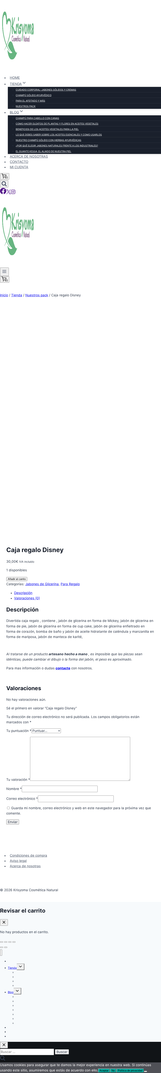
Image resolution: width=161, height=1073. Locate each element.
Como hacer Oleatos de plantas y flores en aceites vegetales (57, 123)
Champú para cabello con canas (37, 118)
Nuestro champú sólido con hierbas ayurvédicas (48, 140)
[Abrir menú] (4, 272)
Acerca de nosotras (29, 156)
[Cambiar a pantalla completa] (5, 942)
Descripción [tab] (23, 593)
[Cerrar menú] (1, 952)
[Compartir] (9, 942)
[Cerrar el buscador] (4, 1045)
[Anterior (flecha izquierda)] (1, 947)
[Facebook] (3, 193)
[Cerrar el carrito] (4, 922)
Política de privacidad (130, 1070)
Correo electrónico (22, 799)
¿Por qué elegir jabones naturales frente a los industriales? (57, 145)
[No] (145, 1071)
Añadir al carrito (17, 579)
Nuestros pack (26, 106)
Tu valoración (18, 780)
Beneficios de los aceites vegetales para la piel (47, 129)
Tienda (12, 967)
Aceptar (104, 1070)
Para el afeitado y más (30, 100)
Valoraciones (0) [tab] (27, 598)
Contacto (19, 162)
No (113, 1070)
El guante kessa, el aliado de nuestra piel (43, 151)
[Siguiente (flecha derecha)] (5, 947)
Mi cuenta (19, 167)
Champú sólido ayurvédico (33, 95)
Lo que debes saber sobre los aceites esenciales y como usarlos (59, 134)
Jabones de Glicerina (42, 584)
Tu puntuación (18, 731)
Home (15, 78)
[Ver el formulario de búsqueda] (4, 183)
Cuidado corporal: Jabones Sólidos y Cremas (46, 89)
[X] (8, 193)
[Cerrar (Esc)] (14, 942)
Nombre (14, 789)
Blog (11, 992)
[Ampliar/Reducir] (1, 942)
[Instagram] (13, 193)
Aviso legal (18, 861)
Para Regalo (70, 584)
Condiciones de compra (28, 855)
